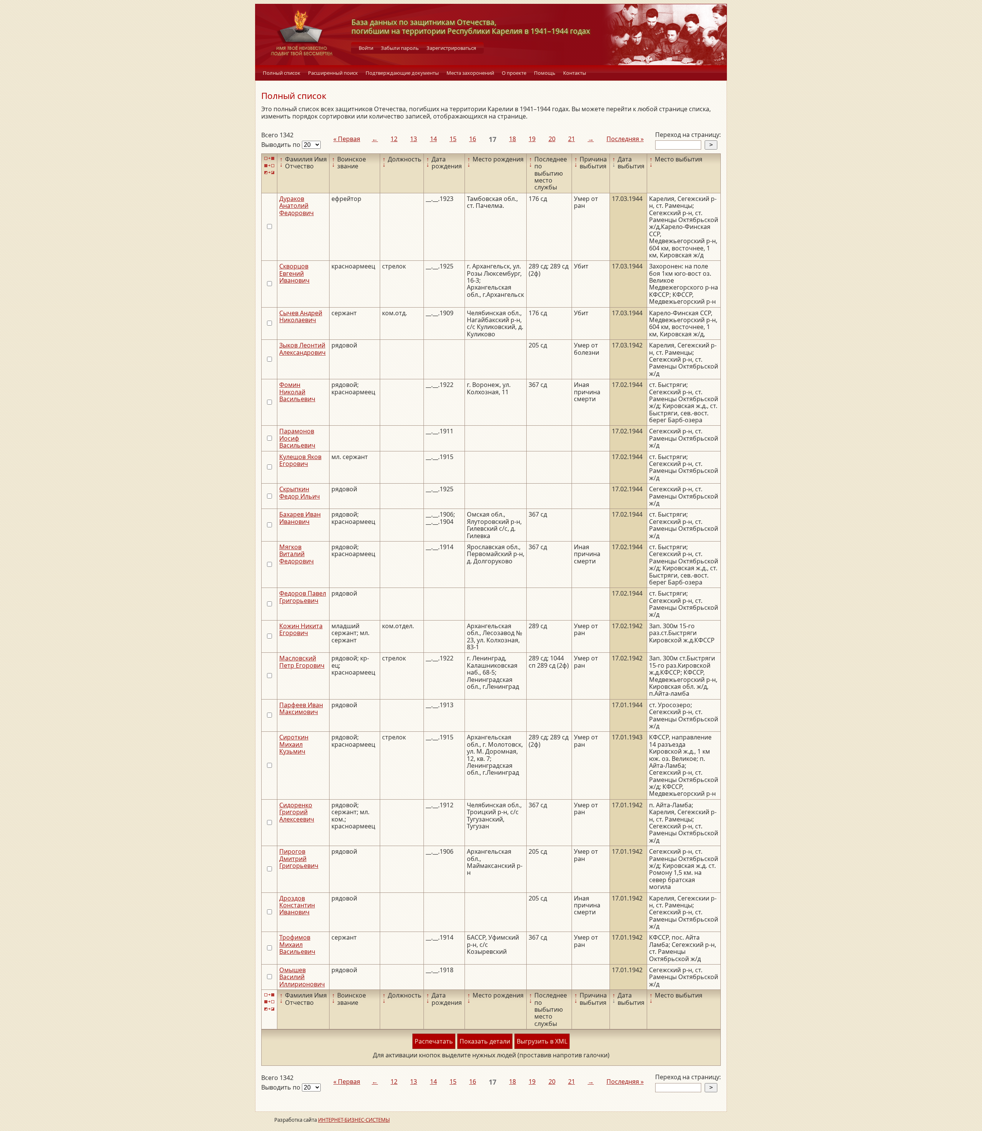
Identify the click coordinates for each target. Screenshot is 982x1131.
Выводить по (281, 144)
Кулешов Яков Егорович (300, 460)
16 (472, 139)
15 (453, 139)
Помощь (544, 72)
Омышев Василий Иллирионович (302, 977)
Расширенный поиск (333, 72)
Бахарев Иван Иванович (300, 517)
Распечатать (434, 1041)
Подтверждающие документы (402, 72)
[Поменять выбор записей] (269, 173)
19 (532, 139)
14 (433, 139)
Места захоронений (470, 72)
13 (413, 139)
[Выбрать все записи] (269, 158)
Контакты (574, 72)
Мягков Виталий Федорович (296, 554)
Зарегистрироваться (451, 47)
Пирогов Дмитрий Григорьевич (298, 858)
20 (552, 139)
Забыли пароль (400, 47)
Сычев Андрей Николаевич (300, 316)
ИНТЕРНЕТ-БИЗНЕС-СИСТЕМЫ (354, 1119)
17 (492, 139)
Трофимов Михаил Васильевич (297, 944)
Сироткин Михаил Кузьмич (293, 744)
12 (393, 139)
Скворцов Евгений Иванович (294, 273)
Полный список (281, 72)
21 (571, 139)
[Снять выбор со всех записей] (269, 165)
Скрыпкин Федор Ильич (299, 492)
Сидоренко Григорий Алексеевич (296, 812)
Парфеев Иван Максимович (301, 708)
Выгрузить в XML (542, 1041)
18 (512, 139)
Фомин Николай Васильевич (297, 391)
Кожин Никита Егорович (301, 629)
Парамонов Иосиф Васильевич (297, 438)
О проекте (514, 72)
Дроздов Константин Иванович (297, 905)
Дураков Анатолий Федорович (296, 205)
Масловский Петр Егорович (302, 661)
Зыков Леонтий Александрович (302, 348)
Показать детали (485, 1041)
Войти (366, 47)
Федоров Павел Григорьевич (302, 596)
